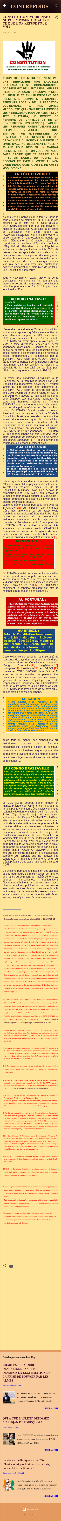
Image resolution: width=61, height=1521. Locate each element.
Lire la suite (51, 1408)
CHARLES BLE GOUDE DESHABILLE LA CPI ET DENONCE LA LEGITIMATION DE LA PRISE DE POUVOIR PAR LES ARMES (26, 1373)
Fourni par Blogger (32, 1509)
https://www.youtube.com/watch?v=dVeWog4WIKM (29, 1088)
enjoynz (35, 1514)
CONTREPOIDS (29, 6)
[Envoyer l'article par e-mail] (11, 1268)
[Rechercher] (56, 7)
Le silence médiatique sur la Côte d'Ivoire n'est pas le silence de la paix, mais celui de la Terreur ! (26, 1464)
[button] (56, 18)
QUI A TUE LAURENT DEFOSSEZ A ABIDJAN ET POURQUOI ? (26, 1420)
